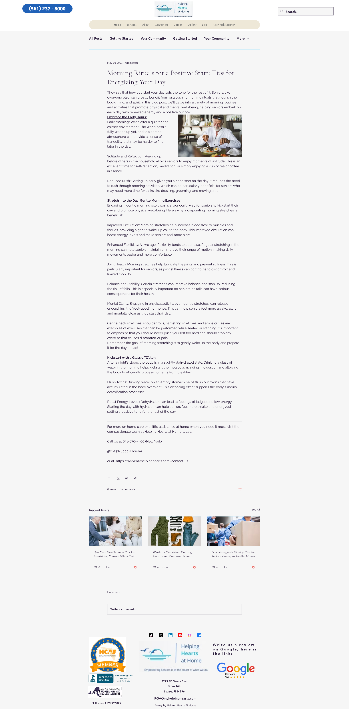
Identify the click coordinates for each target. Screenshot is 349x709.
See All (256, 509)
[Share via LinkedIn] (127, 478)
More (240, 38)
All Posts (95, 38)
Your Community (153, 38)
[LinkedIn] (171, 635)
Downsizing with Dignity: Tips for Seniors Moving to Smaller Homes (233, 554)
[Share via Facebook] (109, 478)
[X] (161, 635)
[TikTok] (151, 635)
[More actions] (239, 63)
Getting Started (121, 38)
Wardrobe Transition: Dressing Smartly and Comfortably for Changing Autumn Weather (172, 554)
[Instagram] (190, 635)
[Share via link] (135, 478)
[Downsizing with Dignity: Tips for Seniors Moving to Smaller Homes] (233, 531)
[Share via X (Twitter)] (118, 478)
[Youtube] (180, 635)
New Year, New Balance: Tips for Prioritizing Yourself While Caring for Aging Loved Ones (115, 554)
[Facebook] (199, 635)
